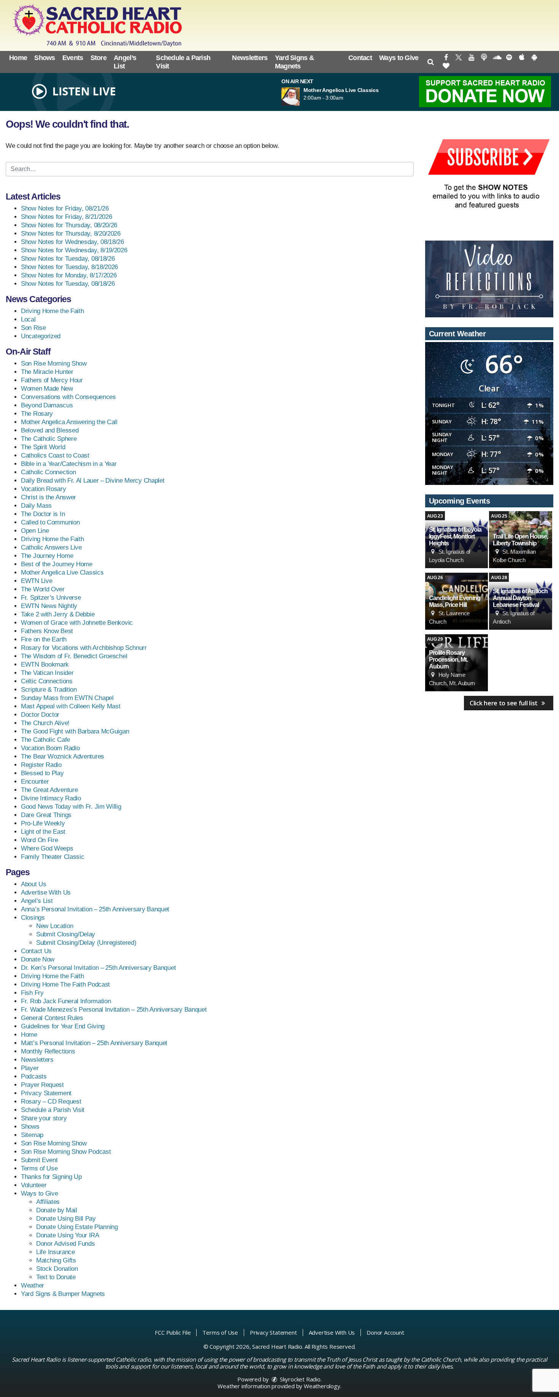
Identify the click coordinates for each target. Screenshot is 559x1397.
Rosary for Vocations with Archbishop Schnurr (84, 647)
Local (28, 319)
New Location (54, 926)
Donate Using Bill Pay (66, 1218)
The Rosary (37, 413)
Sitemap (32, 1135)
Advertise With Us (46, 892)
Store (99, 58)
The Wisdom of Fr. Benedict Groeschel (74, 656)
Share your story (44, 1118)
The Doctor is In (43, 514)
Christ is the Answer (48, 497)
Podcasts (34, 1076)
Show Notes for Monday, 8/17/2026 (68, 275)
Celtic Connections (47, 681)
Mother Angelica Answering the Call (69, 422)
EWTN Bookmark (45, 664)
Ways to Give (399, 58)
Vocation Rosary (43, 489)
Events (72, 58)
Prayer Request (42, 1084)
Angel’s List (125, 62)
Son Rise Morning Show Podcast (66, 1151)
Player (29, 1068)
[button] (430, 62)
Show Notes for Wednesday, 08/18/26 (72, 242)
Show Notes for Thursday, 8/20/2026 (71, 233)
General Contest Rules (52, 1018)
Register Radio (41, 764)
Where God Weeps (47, 848)
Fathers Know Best (47, 631)
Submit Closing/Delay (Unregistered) (86, 942)
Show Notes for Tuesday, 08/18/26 (67, 258)
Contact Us (36, 951)
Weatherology (322, 1386)
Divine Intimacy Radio (51, 798)
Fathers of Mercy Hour (52, 380)
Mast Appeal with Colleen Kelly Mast (71, 706)
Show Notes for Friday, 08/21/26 (65, 208)
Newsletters (249, 58)
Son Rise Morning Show (54, 363)
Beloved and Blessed (49, 430)
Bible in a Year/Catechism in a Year (69, 463)
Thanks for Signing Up (51, 1176)
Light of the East (43, 831)
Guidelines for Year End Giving (63, 1026)
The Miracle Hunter (47, 371)
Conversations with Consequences (68, 397)
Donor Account (385, 1332)
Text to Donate (56, 1277)
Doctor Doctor (40, 714)
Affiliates (48, 1201)
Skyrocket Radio (299, 1379)
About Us (33, 884)
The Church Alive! (45, 723)
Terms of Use (39, 1168)
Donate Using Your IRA (67, 1235)
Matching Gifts (56, 1260)
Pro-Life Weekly (43, 823)
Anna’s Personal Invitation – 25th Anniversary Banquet (95, 909)
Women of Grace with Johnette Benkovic (77, 622)
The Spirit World (43, 447)
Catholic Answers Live (51, 547)
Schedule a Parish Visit (183, 62)
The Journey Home (47, 555)
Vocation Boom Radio (50, 748)
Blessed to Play (42, 773)
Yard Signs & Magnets (294, 62)
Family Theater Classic (52, 856)
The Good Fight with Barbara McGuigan (75, 731)
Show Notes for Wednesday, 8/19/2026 (74, 250)
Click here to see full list (504, 703)
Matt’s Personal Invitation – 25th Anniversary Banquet (94, 1043)
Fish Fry (32, 992)
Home (18, 58)
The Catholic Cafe (45, 739)
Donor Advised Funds (65, 1243)
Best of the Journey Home (56, 564)
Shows (44, 58)
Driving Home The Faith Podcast (65, 984)
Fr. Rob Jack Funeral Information (66, 1001)
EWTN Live (36, 580)
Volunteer (33, 1185)
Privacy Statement (46, 1093)
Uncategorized (40, 336)
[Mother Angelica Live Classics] (300, 96)
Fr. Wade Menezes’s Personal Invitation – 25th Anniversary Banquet (114, 1009)
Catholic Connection (48, 472)
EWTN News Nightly (49, 606)
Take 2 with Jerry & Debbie (57, 614)
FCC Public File (173, 1332)
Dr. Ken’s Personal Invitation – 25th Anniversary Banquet (98, 967)
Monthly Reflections (48, 1051)
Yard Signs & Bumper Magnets (63, 1293)
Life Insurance (55, 1252)
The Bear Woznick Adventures (62, 756)
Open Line (35, 530)
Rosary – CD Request (51, 1101)
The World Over (43, 589)
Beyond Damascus (47, 405)
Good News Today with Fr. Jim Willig (71, 806)
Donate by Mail (56, 1210)
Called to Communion (50, 522)
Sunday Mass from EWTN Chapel (67, 698)
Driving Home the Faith (52, 311)
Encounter (35, 781)
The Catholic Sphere (48, 438)
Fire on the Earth (44, 639)
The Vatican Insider (47, 672)
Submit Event (39, 1160)
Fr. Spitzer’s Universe (51, 597)
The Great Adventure (49, 790)
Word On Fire (39, 840)
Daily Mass (36, 505)
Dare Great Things (46, 815)
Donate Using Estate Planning (77, 1227)
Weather (32, 1285)
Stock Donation (57, 1268)
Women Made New (47, 388)
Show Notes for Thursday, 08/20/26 (69, 225)
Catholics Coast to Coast (55, 455)
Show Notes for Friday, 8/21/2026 (66, 216)
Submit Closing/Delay (65, 934)
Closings (33, 917)
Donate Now (37, 959)
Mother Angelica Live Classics (62, 572)
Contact (360, 58)
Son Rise (33, 327)
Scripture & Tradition (49, 689)
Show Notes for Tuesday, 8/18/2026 (69, 267)
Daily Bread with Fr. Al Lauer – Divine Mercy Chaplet (92, 480)
